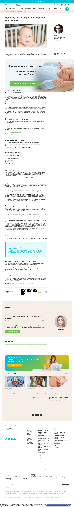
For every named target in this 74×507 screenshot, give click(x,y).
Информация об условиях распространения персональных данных (33, 476)
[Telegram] (34, 290)
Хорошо (1, 506)
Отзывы (33, 8)
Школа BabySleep (19, 8)
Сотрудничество (49, 476)
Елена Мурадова (60, 329)
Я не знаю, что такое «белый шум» (14, 161)
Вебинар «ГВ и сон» (42, 452)
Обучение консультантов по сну (30, 439)
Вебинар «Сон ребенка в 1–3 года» (43, 450)
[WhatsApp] (22, 293)
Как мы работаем (29, 434)
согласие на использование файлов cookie (15, 505)
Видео (55, 445)
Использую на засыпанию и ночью (14, 155)
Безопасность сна (8, 48)
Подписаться (7, 307)
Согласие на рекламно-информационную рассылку (25, 477)
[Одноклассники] (28, 290)
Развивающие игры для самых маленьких (60, 438)
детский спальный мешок (16, 132)
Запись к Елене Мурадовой (12, 331)
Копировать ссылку (40, 292)
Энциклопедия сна (40, 8)
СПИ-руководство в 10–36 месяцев (43, 458)
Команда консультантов (30, 431)
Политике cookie (33, 505)
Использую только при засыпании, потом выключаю (18, 153)
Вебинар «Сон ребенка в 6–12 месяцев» (44, 447)
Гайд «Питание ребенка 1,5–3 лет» (43, 466)
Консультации (12, 8)
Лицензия (48, 8)
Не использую (10, 160)
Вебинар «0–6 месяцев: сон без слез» (43, 444)
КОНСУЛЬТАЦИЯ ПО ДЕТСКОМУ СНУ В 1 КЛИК (37, 1)
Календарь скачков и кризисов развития (60, 433)
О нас (6, 8)
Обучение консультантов (57, 8)
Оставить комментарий (26, 345)
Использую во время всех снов (14, 158)
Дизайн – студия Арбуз (65, 484)
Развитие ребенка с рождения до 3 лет (61, 441)
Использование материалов (57, 477)
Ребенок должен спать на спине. (17, 134)
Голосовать (8, 164)
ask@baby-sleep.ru (9, 431)
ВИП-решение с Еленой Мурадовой (42, 433)
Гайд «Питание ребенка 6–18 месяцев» (43, 463)
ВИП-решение (28, 8)
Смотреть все (66, 373)
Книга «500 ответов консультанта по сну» (42, 468)
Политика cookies (40, 476)
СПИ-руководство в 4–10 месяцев (43, 455)
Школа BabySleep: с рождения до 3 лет (44, 436)
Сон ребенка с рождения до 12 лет (61, 435)
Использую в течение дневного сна (15, 156)
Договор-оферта (17, 476)
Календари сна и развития (59, 447)
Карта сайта (7, 487)
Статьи (55, 430)
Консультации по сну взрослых (44, 460)
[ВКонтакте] (22, 290)
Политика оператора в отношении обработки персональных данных (9, 477)
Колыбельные (57, 443)
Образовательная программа (64, 477)
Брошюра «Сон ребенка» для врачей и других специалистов (30, 444)
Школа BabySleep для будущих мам (44, 441)
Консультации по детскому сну (44, 430)
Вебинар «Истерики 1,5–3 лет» (44, 438)
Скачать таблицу (15, 365)
